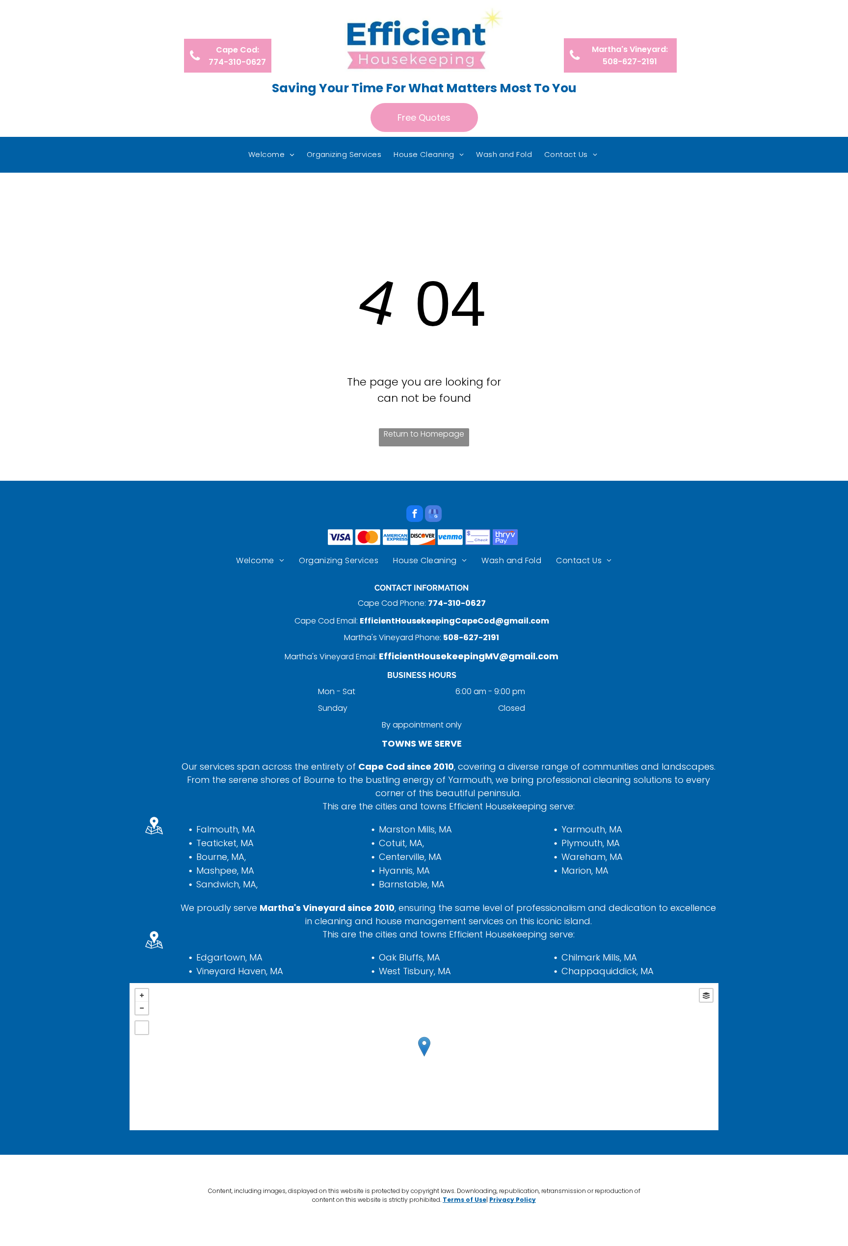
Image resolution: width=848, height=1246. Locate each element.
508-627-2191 (471, 637)
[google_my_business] (433, 514)
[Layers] (706, 995)
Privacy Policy (512, 1199)
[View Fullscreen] (141, 1027)
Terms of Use (464, 1199)
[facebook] (414, 514)
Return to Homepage (424, 434)
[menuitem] (272, 154)
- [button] (141, 1008)
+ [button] (141, 995)
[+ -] (424, 1056)
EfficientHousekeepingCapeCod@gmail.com (454, 620)
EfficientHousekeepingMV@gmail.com (468, 656)
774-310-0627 (457, 603)
